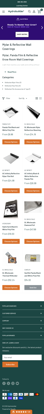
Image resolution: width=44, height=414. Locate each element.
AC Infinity (6, 170)
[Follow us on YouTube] (17, 383)
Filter (8, 98)
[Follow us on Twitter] (8, 383)
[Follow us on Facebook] (4, 383)
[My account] (34, 11)
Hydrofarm (6, 224)
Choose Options (10, 142)
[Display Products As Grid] (37, 98)
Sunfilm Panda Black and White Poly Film (32, 274)
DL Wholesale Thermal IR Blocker (9, 274)
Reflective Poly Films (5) (13, 86)
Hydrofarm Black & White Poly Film (10, 228)
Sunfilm (27, 270)
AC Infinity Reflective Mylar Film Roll (11, 174)
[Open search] (29, 11)
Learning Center (22, 6)
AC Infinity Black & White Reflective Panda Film (31, 176)
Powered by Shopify (8, 409)
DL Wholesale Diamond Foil (29, 223)
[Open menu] (3, 12)
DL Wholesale (29, 124)
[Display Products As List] (41, 98)
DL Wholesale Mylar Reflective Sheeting (32, 128)
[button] (21, 412)
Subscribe (10, 364)
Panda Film (6, 124)
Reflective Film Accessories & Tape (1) (17, 89)
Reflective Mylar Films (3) (13, 82)
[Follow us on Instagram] (13, 383)
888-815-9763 (22, 2)
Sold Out (33, 287)
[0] (39, 11)
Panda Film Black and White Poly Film (10, 128)
